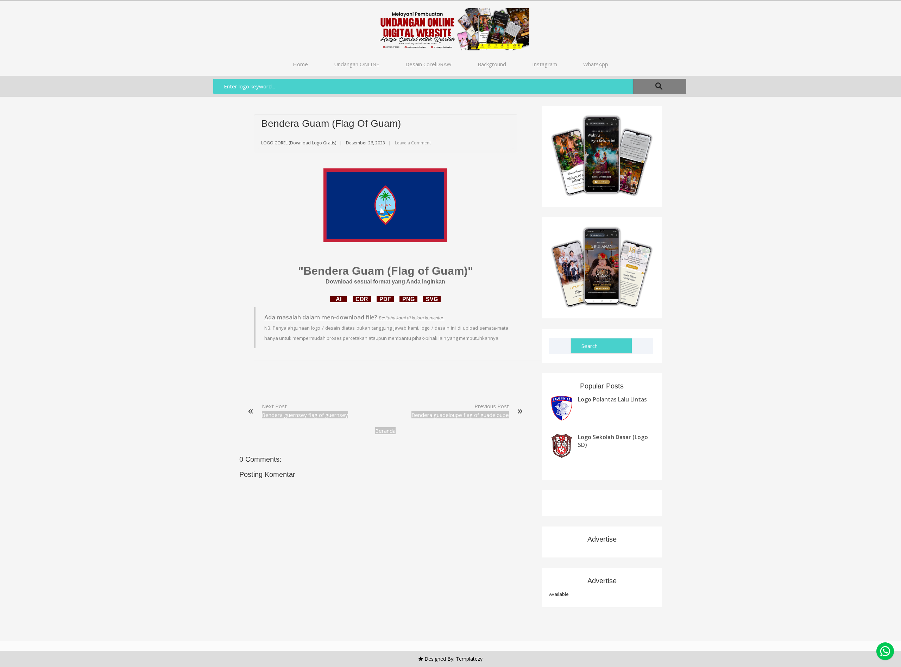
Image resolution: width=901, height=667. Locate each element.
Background (492, 64)
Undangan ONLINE (356, 64)
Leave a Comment (413, 143)
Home (300, 64)
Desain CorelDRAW (428, 64)
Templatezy (469, 658)
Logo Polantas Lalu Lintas (612, 399)
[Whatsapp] (885, 651)
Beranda (385, 430)
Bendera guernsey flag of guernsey (305, 414)
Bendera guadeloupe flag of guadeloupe (460, 414)
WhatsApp (595, 64)
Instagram (544, 64)
